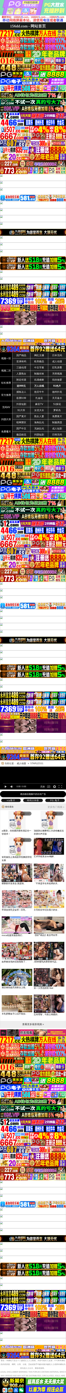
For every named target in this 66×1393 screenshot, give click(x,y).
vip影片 (11, 800)
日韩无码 (57, 434)
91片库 (21, 410)
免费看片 (6, 431)
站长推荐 (6, 382)
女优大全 (39, 410)
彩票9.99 (21, 398)
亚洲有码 (21, 361)
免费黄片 (57, 416)
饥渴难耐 (39, 379)
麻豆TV (39, 404)
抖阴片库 (6, 419)
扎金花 (39, 398)
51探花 (57, 404)
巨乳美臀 (57, 367)
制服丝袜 (39, 373)
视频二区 (6, 370)
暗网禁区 (21, 422)
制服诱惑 (57, 422)
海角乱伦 (39, 422)
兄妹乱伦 (39, 428)
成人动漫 (57, 361)
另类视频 (57, 373)
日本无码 (57, 355)
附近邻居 (21, 379)
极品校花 (21, 434)
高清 (42, 786)
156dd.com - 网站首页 (28, 26)
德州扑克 (57, 392)
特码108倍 (33, 800)
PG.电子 (55, 800)
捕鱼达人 (21, 392)
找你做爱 (57, 379)
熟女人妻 (39, 416)
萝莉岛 (57, 410)
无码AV (6, 407)
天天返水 (57, 398)
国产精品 (21, 355)
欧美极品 (39, 361)
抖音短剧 (21, 404)
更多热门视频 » (56, 807)
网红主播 (39, 355)
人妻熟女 (21, 373)
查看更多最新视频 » (33, 1024)
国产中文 (21, 428)
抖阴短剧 (39, 434)
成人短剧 (57, 428)
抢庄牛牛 (39, 392)
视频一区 (6, 358)
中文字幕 (39, 367)
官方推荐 (6, 395)
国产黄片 (21, 416)
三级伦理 (21, 367)
